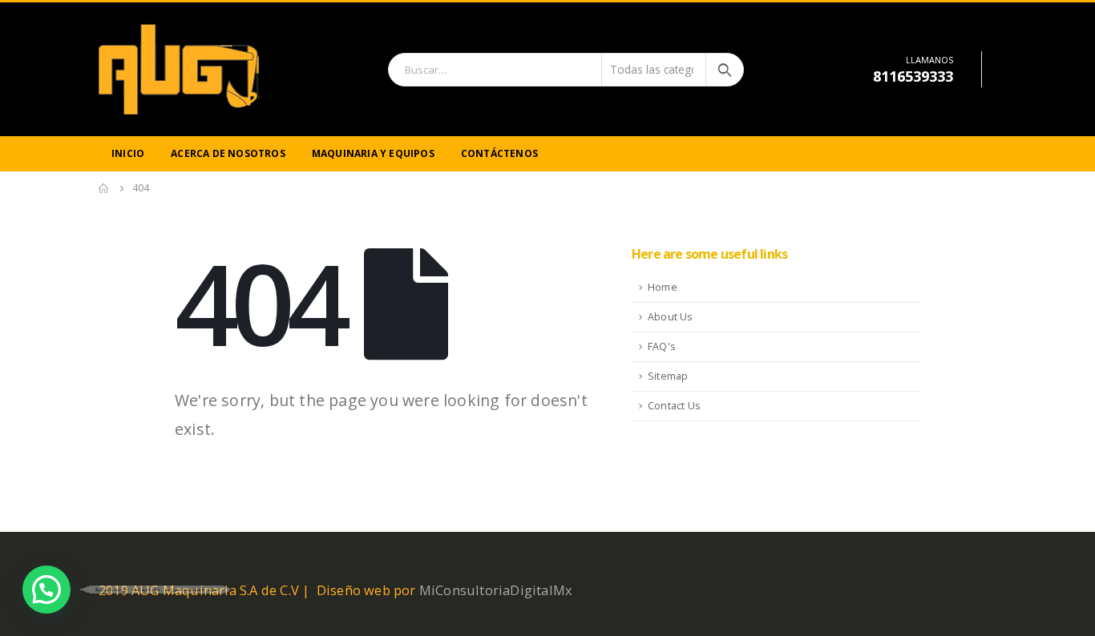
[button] (46, 590)
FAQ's (662, 346)
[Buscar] (724, 70)
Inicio (127, 153)
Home (662, 287)
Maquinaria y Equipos (373, 153)
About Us (670, 317)
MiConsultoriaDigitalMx (495, 590)
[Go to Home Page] (104, 188)
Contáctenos (499, 153)
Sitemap (668, 376)
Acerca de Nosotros (228, 153)
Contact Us (674, 406)
